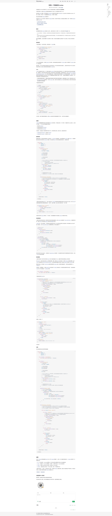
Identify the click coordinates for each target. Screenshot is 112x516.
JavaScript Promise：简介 (41, 21)
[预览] (40, 501)
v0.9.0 (42, 1)
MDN (67, 31)
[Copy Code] (74, 47)
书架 (67, 1)
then (108, 8)
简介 (107, 5)
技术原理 (62, 7)
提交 (73, 501)
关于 (69, 1)
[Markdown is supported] (37, 501)
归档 (62, 1)
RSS (72, 1)
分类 (60, 1)
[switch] (75, 1)
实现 (107, 9)
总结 (108, 15)
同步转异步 (109, 12)
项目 (65, 1)
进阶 (107, 16)
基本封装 (109, 11)
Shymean (39, 1)
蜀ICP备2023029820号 (50, 514)
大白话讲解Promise (40, 24)
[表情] (39, 501)
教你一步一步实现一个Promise (42, 23)
